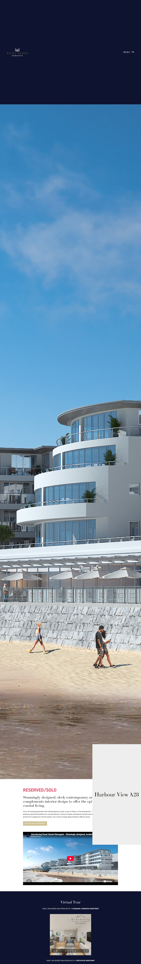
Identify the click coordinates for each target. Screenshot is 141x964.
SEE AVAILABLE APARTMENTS (35, 823)
